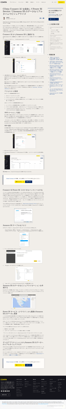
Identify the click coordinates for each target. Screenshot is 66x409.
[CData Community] (9, 391)
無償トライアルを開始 (13, 355)
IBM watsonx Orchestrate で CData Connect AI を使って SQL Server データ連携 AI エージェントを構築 (56, 71)
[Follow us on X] (41, 18)
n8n (58, 389)
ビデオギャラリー (52, 391)
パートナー (35, 388)
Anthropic (59, 382)
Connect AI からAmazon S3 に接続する (56, 28)
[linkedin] (1, 391)
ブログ (51, 384)
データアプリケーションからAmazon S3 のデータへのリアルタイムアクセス (56, 48)
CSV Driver (40, 87)
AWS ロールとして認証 (55, 31)
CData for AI (43, 2)
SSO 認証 (52, 33)
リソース (51, 386)
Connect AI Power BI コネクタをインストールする (56, 36)
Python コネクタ (19, 387)
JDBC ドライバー (19, 383)
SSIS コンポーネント (28, 384)
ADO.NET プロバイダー (19, 385)
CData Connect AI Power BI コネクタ (30, 203)
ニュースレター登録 (53, 388)
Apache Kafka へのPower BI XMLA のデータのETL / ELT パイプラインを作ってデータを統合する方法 (56, 62)
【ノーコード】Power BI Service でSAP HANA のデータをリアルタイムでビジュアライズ (56, 90)
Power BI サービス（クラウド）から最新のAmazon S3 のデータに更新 (56, 44)
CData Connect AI (10, 178)
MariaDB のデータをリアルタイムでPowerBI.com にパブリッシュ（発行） (56, 86)
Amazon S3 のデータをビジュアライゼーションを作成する (56, 40)
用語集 (51, 389)
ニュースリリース (44, 383)
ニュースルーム (43, 384)
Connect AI (26, 383)
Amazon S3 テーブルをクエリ (55, 38)
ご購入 (52, 2)
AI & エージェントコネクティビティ (36, 386)
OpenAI (59, 390)
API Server (18, 389)
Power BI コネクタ (19, 394)
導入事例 (51, 383)
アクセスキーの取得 (54, 30)
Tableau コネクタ (19, 395)
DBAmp (26, 386)
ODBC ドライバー (19, 381)
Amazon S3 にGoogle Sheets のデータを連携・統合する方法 (56, 82)
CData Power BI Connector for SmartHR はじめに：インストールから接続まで (56, 75)
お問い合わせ (61, 2)
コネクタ (34, 381)
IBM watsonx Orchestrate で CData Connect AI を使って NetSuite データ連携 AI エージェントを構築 (56, 66)
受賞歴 (42, 386)
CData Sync (27, 381)
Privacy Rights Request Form (43, 403)
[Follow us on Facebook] (40, 18)
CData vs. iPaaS (35, 390)
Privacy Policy (4, 403)
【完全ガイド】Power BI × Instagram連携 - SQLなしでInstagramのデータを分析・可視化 (56, 58)
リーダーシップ (43, 388)
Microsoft (59, 387)
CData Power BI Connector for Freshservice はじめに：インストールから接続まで (56, 79)
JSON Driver (6, 88)
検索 (55, 2)
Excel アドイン (18, 392)
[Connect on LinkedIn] (43, 18)
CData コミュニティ (53, 381)
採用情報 (42, 391)
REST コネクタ (18, 390)
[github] (7, 391)
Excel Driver (35, 87)
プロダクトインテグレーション (36, 384)
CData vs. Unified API (36, 391)
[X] (3, 391)
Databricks (60, 384)
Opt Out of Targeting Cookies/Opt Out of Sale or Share (55, 405)
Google (59, 385)
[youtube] (5, 391)
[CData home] (4, 2)
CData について (44, 381)
